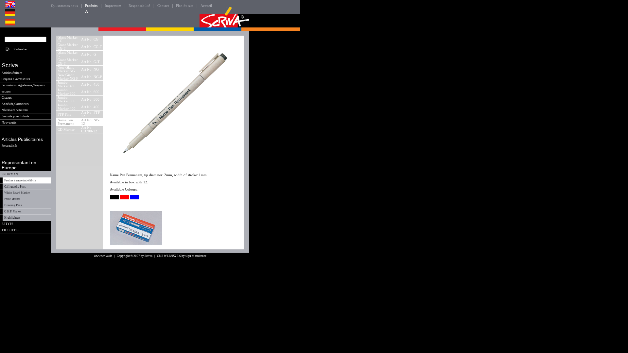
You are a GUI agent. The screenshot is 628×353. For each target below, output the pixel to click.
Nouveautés (9, 122)
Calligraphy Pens (15, 186)
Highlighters (12, 217)
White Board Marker (17, 192)
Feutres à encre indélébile (20, 180)
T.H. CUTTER (11, 230)
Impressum (113, 6)
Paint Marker (12, 199)
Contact (163, 6)
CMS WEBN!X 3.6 (169, 256)
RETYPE (7, 224)
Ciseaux (7, 97)
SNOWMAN (10, 174)
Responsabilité (139, 6)
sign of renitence (195, 256)
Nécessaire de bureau (15, 110)
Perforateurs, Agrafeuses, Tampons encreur (23, 88)
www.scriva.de (103, 256)
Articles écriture (12, 73)
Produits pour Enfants (15, 116)
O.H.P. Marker (13, 211)
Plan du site (184, 6)
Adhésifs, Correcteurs (15, 104)
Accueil (206, 6)
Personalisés (9, 145)
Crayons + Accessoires (16, 79)
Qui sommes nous (64, 6)
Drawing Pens (13, 205)
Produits (91, 6)
